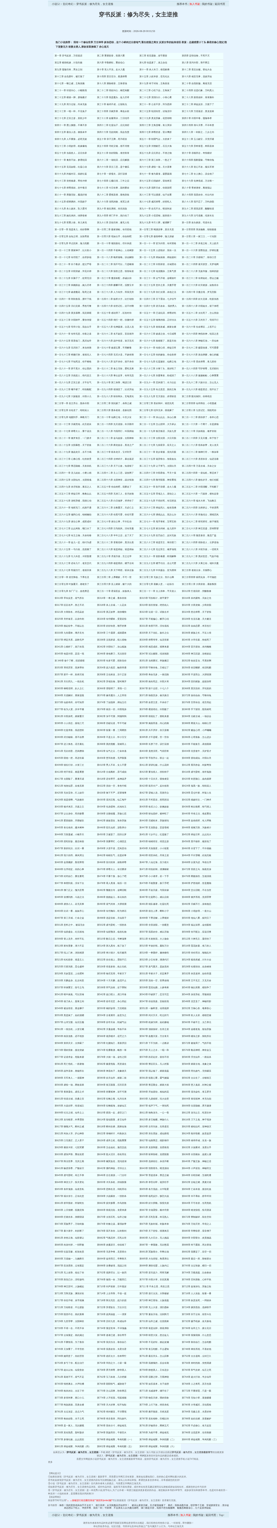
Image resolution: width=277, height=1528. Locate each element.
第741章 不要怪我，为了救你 (69, 1342)
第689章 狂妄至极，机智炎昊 (69, 1251)
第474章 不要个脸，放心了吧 (111, 876)
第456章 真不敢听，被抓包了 (196, 841)
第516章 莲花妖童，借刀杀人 (196, 945)
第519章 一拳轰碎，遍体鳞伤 (154, 952)
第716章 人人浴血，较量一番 (196, 1293)
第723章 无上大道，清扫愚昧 (154, 1307)
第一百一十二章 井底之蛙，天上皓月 (200, 243)
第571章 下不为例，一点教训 (154, 1043)
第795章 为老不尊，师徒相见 (154, 1432)
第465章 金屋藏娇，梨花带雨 (69, 862)
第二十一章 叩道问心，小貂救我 (71, 90)
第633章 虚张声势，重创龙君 (69, 1154)
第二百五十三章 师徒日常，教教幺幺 (73, 493)
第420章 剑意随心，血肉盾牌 (196, 779)
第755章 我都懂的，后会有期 (154, 1363)
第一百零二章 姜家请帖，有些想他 (114, 229)
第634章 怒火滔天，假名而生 (111, 1154)
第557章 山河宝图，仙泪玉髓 (69, 1022)
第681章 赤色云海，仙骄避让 (69, 1237)
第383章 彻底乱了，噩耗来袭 (154, 716)
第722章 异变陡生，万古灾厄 (111, 1307)
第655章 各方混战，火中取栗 (154, 1189)
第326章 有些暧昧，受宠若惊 (111, 619)
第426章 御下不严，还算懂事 (111, 792)
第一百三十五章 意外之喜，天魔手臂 (157, 285)
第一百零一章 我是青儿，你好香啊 (72, 229)
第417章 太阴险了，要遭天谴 (69, 779)
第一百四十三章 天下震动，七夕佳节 (157, 299)
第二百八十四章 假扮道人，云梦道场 (200, 542)
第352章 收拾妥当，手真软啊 (196, 660)
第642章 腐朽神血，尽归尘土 (111, 1168)
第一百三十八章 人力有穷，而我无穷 (115, 292)
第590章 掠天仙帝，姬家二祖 (111, 1078)
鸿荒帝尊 (86, 1508)
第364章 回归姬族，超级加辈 (196, 681)
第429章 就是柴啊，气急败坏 (69, 799)
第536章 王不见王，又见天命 (196, 980)
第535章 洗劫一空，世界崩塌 (154, 980)
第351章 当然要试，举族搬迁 (154, 660)
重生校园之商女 (149, 42)
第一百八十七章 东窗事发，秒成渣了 (157, 375)
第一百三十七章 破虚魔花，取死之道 (73, 292)
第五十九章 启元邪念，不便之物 (155, 153)
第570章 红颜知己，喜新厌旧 (111, 1043)
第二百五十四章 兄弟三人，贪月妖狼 (115, 493)
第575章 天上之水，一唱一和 (154, 1050)
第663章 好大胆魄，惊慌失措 (154, 1203)
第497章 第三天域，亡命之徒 (69, 918)
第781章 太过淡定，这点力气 (69, 1411)
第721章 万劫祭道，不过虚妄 (69, 1307)
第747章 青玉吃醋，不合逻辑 (154, 1349)
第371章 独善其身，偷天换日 (154, 695)
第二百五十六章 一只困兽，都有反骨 (200, 493)
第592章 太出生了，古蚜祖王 (196, 1078)
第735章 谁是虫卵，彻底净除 (154, 1328)
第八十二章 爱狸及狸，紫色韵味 (113, 194)
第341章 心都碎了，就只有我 (69, 646)
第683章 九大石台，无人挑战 (154, 1237)
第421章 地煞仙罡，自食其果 (69, 785)
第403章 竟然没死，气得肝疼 (154, 751)
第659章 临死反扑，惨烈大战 (154, 1196)
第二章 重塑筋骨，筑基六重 (111, 55)
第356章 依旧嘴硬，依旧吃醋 (196, 667)
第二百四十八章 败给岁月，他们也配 (200, 480)
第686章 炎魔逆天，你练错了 (111, 1244)
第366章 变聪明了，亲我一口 (111, 688)
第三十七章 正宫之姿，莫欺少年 (71, 118)
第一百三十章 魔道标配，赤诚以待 (114, 278)
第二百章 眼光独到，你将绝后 (197, 396)
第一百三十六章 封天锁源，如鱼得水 (200, 285)
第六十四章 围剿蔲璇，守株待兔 (198, 160)
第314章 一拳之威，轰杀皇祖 (111, 598)
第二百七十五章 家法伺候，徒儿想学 (157, 528)
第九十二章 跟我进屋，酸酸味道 (198, 208)
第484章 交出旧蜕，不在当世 (196, 890)
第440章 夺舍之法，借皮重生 (196, 813)
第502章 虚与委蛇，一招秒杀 (111, 925)
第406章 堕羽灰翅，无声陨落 (111, 758)
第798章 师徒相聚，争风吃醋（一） (115, 1439)
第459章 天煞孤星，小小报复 (154, 848)
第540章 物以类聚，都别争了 (196, 987)
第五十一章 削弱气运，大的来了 (155, 139)
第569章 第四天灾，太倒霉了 (69, 1043)
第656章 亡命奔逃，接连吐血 (196, 1189)
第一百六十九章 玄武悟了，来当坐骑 (73, 347)
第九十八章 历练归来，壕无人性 (113, 222)
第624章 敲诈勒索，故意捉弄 (196, 1133)
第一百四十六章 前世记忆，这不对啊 (115, 306)
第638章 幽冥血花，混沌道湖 (111, 1161)
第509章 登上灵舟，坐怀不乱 (69, 938)
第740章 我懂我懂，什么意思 (196, 1335)
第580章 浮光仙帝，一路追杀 (196, 1057)
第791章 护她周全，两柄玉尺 (154, 1425)
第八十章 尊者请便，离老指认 (197, 187)
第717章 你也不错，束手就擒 (69, 1300)
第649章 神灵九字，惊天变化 (69, 1182)
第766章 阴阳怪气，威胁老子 (111, 1384)
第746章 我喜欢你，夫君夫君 (111, 1349)
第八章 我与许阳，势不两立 (196, 62)
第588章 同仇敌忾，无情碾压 (196, 1071)
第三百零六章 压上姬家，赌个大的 (114, 584)
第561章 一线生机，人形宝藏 (69, 1029)
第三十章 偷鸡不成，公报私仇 (112, 104)
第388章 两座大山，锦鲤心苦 (196, 723)
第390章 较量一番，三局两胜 (111, 730)
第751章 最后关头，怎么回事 (154, 1356)
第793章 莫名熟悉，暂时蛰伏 (69, 1432)
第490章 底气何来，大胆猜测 (111, 904)
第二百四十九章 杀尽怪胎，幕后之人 (73, 486)
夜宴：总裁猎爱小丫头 (194, 42)
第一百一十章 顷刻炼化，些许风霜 (114, 243)
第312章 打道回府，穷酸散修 (196, 591)
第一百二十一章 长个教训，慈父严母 (73, 264)
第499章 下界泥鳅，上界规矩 (154, 918)
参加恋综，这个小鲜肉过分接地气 (122, 42)
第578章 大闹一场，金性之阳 (111, 1057)
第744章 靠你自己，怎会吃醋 (196, 1342)
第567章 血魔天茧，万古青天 (154, 1036)
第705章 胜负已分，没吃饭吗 (69, 1279)
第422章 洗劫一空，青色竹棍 (111, 785)
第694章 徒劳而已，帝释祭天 (111, 1258)
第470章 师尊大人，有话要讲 (111, 869)
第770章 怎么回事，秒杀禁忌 (111, 1390)
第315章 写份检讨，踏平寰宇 (154, 598)
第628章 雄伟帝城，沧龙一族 (196, 1140)
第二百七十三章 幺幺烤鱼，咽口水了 (73, 528)
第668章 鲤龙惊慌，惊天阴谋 (196, 1210)
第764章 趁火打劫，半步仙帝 (196, 1377)
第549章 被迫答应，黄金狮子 (69, 1008)
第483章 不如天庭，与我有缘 (154, 890)
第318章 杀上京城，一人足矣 (111, 605)
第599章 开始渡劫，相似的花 (154, 1091)
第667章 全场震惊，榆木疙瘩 (154, 1210)
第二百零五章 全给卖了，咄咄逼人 (72, 410)
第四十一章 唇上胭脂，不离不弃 (71, 125)
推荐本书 (182, 4)
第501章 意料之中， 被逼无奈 (70, 925)
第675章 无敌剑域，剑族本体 (154, 1224)
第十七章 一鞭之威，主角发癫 (70, 83)
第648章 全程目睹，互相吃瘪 (196, 1175)
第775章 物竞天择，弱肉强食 (154, 1397)
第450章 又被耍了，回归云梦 (111, 834)
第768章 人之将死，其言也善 (196, 1384)
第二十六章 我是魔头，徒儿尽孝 (113, 97)
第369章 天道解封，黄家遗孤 (69, 695)
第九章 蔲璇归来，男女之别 (68, 69)
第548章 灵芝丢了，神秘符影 (196, 1001)
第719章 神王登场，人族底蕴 (154, 1300)
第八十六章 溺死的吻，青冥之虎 (113, 201)
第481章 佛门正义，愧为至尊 (69, 890)
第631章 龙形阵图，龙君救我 (154, 1147)
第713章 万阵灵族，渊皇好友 (69, 1293)
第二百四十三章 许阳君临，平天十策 (157, 473)
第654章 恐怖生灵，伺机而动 (111, 1189)
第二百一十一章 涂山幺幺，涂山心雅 (157, 417)
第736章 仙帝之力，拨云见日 (196, 1328)
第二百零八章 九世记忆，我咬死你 (199, 410)
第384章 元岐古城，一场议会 (196, 716)
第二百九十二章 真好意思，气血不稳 (200, 556)
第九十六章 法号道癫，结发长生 (198, 215)
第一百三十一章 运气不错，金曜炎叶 (157, 278)
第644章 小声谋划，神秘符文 (196, 1168)
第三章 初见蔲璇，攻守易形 (153, 55)
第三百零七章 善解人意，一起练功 (156, 584)
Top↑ (221, 1515)
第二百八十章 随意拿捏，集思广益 (199, 535)
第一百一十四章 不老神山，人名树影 (115, 250)
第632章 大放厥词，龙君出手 (196, 1147)
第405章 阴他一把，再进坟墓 (69, 758)
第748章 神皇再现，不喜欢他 (196, 1349)
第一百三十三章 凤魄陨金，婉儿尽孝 (73, 285)
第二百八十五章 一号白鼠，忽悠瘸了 (73, 549)
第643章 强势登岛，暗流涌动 (154, 1168)
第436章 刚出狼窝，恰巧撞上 (196, 806)
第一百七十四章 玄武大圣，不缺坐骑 (115, 354)
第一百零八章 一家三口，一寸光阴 (199, 236)
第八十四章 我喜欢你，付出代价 (198, 194)
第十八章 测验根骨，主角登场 (112, 83)
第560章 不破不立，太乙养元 (196, 1022)
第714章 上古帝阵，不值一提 (111, 1293)
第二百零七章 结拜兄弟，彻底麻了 (156, 410)
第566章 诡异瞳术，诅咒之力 (111, 1036)
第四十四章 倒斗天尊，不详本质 (198, 125)
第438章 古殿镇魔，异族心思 (111, 813)
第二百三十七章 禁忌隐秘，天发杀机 (73, 466)
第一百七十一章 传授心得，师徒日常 (157, 347)
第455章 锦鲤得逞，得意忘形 (154, 841)
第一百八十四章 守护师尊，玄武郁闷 (200, 368)
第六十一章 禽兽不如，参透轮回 (71, 160)
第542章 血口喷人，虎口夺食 (111, 994)
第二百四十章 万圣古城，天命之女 (199, 466)
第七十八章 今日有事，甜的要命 (113, 187)
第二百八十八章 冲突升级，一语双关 (200, 549)
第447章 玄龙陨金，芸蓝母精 (154, 827)
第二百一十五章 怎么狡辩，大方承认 (157, 424)
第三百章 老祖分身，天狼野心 (197, 570)
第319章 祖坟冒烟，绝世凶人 (154, 605)
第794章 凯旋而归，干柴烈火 (111, 1432)
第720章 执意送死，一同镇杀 (196, 1300)
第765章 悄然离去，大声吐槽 (69, 1384)
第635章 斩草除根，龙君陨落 (154, 1154)
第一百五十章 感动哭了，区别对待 (114, 313)
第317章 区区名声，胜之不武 (69, 605)
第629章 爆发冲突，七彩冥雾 (69, 1147)
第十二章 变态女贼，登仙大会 (197, 69)
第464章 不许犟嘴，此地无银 (196, 855)
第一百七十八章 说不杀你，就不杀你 (115, 361)
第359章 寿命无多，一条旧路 (154, 674)
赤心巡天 (104, 46)
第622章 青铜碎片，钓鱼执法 (111, 1133)
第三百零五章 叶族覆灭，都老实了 (72, 584)
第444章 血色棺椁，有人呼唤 (196, 820)
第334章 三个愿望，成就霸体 (111, 632)
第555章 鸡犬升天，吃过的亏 (154, 1015)
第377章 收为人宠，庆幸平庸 (69, 709)
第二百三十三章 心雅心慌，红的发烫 (73, 459)
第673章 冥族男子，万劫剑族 (69, 1224)
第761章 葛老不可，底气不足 (69, 1377)
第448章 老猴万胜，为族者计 (196, 827)
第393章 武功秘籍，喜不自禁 (69, 737)
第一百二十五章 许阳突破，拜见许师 (73, 271)
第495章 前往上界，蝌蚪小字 (154, 911)
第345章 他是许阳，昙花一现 (69, 653)
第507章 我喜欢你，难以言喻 (154, 932)
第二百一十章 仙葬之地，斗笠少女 (114, 417)
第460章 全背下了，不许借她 (196, 848)
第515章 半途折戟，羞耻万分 (154, 945)
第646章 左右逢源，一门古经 (111, 1175)
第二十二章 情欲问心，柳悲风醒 (113, 90)
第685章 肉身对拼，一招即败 (69, 1244)
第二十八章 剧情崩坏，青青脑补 (198, 97)
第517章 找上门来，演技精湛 (69, 952)
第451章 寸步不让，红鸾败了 (154, 834)
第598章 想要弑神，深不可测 (111, 1091)
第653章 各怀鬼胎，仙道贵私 (69, 1189)
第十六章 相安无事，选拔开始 (197, 76)
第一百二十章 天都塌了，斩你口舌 (199, 257)
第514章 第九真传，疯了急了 (111, 945)
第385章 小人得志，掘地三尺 (69, 723)
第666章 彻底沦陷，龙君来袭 (111, 1210)
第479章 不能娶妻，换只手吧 (154, 883)
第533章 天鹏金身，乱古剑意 (69, 980)
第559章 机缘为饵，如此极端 (154, 1022)
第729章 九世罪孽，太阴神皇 (69, 1321)
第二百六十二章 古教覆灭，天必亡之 (115, 507)
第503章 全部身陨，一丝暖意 (154, 925)
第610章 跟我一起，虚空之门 (111, 1112)
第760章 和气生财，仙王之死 (196, 1370)
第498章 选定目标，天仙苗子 (111, 918)
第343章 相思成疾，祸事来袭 (154, 646)
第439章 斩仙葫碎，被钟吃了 (154, 813)
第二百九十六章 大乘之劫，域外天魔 (200, 563)
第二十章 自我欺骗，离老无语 (197, 83)
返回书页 (220, 4)
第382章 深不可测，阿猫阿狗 (111, 716)
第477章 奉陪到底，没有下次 (69, 883)
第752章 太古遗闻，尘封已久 (196, 1356)
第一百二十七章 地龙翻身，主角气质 (157, 271)
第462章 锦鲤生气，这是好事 (111, 855)
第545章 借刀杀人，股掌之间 (69, 1001)
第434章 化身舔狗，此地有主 (111, 806)
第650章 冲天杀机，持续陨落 (111, 1182)
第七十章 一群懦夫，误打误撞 (112, 174)
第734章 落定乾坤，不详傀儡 (111, 1328)
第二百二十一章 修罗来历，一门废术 (73, 438)
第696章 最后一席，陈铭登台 (196, 1258)
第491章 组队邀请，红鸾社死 (154, 904)
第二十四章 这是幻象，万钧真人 (198, 90)
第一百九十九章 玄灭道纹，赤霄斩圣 (157, 396)
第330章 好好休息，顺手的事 (111, 626)
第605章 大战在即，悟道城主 (69, 1105)
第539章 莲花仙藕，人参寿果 (154, 987)
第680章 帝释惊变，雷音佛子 (196, 1231)
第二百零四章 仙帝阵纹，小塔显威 (199, 403)
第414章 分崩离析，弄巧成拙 (111, 772)
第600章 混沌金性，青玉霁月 (196, 1091)
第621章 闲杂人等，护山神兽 (69, 1133)
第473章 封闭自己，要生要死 (69, 876)
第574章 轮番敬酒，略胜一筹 (111, 1050)
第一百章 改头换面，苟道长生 (197, 222)
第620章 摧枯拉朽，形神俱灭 (196, 1126)
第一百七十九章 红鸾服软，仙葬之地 (157, 361)
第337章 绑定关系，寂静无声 (69, 639)
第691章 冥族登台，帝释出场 (154, 1251)
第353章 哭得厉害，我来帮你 (69, 667)
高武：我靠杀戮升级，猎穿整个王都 (186, 1505)
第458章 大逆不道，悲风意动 (111, 848)
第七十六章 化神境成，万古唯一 (198, 180)
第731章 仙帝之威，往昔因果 (154, 1321)
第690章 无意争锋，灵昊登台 (111, 1251)
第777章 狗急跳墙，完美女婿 (69, 1404)
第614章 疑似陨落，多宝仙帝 (111, 1119)
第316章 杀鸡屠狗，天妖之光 (196, 598)
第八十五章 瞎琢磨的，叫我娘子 (71, 201)
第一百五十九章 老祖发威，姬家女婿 (157, 327)
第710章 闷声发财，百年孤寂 (111, 1286)
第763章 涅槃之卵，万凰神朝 (154, 1377)
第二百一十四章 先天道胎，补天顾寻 (115, 424)
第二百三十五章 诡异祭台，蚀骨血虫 (157, 459)
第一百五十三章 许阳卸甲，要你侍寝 (73, 320)
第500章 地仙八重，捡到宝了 (196, 918)
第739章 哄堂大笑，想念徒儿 (154, 1335)
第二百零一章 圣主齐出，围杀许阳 (72, 403)
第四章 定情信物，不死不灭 (196, 55)
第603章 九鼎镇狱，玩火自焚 (154, 1098)
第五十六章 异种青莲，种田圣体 (198, 146)
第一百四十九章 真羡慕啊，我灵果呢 (73, 313)
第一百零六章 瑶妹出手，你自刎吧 (114, 236)
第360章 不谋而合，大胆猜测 (196, 674)
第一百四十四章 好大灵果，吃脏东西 (200, 299)
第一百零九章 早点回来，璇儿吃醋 (72, 243)
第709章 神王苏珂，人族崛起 (69, 1286)
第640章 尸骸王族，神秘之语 (196, 1161)
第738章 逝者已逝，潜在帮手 (111, 1335)
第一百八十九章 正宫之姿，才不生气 (73, 382)
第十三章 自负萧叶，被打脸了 (70, 76)
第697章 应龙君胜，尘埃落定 (69, 1265)
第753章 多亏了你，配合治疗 (69, 1363)
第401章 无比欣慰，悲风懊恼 (69, 751)
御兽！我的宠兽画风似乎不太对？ (76, 1505)
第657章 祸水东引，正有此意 (69, 1196)
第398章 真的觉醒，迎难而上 (111, 744)
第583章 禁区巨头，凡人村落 (154, 1064)
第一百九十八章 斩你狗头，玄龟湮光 (115, 396)
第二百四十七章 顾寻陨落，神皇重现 (157, 480)
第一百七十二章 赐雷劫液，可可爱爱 (200, 347)
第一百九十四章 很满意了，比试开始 (115, 389)
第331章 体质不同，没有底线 (154, 626)
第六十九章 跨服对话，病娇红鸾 (71, 174)
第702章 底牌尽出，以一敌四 (111, 1272)
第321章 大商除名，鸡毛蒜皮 (69, 612)
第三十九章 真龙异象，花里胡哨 (155, 118)
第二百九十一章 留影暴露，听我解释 (157, 556)
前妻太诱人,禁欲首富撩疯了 (83, 46)
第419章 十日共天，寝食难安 (154, 779)
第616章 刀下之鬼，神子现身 (196, 1119)
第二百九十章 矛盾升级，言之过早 (114, 556)
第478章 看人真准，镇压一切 (111, 883)
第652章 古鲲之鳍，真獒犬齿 (196, 1182)
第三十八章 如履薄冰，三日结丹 (113, 118)
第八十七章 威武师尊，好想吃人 (155, 201)
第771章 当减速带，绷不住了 (154, 1390)
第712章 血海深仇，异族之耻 (196, 1286)
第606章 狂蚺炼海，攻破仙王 (111, 1105)
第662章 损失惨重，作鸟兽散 (111, 1203)
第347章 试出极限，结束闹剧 (154, 653)
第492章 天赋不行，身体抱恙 (196, 904)
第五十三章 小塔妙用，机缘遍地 (71, 146)
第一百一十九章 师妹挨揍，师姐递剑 (157, 257)
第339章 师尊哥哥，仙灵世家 (154, 639)
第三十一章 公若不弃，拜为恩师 (155, 104)
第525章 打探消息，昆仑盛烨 (69, 966)
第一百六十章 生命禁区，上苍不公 (199, 327)
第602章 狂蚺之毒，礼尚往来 (111, 1098)
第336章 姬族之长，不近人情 (196, 632)
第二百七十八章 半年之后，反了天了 (115, 535)
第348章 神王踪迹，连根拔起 (196, 653)
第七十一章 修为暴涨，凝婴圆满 (155, 174)
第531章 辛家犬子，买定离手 (154, 973)
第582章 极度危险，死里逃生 (111, 1064)
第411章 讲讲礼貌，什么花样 (154, 765)
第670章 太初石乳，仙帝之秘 (111, 1217)
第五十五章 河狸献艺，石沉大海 (155, 146)
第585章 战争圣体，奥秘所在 (69, 1071)
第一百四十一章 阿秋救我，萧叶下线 (73, 299)
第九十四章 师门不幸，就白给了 (113, 215)
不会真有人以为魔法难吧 (126, 1508)
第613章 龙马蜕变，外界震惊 (69, 1119)
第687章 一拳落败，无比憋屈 (154, 1244)
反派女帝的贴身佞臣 (170, 42)
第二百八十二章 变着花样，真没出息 (115, 542)
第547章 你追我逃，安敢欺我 (154, 1001)
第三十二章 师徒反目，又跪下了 (198, 104)
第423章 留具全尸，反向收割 (154, 785)
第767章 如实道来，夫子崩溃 (154, 1384)
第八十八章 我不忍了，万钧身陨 (198, 201)
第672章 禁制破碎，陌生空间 (196, 1217)
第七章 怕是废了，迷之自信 (153, 62)
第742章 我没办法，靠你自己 (111, 1342)
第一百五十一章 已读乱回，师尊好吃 (157, 313)
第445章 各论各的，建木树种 (69, 827)
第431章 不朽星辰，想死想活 (154, 799)
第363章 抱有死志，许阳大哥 (154, 681)
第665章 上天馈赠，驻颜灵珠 (69, 1210)
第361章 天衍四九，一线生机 (69, 681)
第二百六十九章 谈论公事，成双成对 (73, 521)
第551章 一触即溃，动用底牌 (154, 1008)
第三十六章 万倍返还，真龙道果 (198, 111)
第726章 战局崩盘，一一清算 (111, 1314)
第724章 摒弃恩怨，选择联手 (196, 1307)
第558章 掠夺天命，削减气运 (111, 1022)
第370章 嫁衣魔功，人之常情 (111, 695)
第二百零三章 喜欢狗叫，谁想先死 (156, 403)
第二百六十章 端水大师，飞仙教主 (199, 500)
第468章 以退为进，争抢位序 (196, 862)
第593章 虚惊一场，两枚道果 (69, 1085)
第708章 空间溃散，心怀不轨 (196, 1279)
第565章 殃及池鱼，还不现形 (69, 1036)
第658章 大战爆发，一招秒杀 (111, 1196)
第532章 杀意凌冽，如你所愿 (196, 973)
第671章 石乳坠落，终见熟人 (154, 1217)
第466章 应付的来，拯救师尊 (111, 862)
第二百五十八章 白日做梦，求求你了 (115, 500)
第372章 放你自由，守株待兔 (196, 695)
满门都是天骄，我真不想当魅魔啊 (158, 1508)
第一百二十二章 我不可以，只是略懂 (115, 264)
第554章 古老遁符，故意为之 (111, 1015)
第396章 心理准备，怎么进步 (196, 737)
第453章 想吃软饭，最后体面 (69, 841)
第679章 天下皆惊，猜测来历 (154, 1231)
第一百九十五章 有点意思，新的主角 (157, 389)
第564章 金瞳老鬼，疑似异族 (196, 1029)
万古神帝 (98, 42)
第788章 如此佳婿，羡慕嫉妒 (196, 1418)
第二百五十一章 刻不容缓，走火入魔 (157, 486)
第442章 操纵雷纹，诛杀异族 (111, 820)
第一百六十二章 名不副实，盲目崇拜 (115, 333)
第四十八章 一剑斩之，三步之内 (198, 132)
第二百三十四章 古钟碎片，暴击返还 (115, 459)
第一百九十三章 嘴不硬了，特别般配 (73, 389)
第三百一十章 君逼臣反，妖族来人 (114, 591)
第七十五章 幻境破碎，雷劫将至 (155, 180)
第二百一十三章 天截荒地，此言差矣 (73, 424)
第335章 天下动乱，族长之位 (154, 632)
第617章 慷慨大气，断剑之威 (69, 1126)
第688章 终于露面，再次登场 (196, 1244)
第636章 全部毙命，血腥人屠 (196, 1154)
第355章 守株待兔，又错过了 (154, 667)
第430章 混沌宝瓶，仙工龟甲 (111, 799)
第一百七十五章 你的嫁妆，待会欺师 (157, 354)
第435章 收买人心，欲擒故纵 (154, 806)
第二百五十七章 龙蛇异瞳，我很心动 (73, 500)
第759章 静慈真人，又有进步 (154, 1370)
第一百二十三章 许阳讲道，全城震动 (157, 264)
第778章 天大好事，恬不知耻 (111, 1404)
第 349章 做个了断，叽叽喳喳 (70, 660)
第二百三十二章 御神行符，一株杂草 (200, 452)
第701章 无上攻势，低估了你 (69, 1272)
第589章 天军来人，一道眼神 (69, 1078)
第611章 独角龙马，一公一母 (154, 1112)
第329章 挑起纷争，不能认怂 (69, 626)
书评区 (143, 1455)
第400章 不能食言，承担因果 (196, 744)
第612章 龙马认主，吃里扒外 (196, 1112)
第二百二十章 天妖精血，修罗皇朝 (199, 431)
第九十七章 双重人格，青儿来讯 (71, 222)
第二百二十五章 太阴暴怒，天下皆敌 (73, 445)
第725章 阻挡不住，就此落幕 (69, 1314)
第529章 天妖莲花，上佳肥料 (69, 973)
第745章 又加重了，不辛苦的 (69, 1349)
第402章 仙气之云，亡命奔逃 (111, 751)
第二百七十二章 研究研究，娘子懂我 (200, 521)
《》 (82, 1452)
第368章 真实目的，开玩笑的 (196, 688)
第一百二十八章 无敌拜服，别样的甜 (200, 271)
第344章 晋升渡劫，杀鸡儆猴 (196, 646)
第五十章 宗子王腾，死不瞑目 (112, 139)
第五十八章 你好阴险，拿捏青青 (113, 153)
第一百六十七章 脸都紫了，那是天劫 (157, 340)
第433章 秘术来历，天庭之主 (69, 806)
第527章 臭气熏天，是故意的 (154, 966)
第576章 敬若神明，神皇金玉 (196, 1050)
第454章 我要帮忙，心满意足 (111, 841)
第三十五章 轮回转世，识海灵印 (155, 111)
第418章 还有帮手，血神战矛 (111, 779)
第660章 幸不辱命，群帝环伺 (196, 1196)
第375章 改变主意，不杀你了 (154, 702)
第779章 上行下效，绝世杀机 (154, 1404)
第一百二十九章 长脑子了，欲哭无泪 (73, 278)
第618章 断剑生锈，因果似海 (111, 1126)
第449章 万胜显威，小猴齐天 (69, 834)
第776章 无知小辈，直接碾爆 (196, 1397)
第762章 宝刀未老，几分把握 (111, 1377)
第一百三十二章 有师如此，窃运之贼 (200, 278)
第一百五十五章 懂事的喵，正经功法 (157, 320)
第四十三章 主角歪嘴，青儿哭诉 (155, 125)
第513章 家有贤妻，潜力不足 (69, 945)
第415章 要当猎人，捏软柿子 (154, 772)
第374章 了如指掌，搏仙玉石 (111, 702)
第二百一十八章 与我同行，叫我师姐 (115, 431)
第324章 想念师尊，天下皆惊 (196, 612)
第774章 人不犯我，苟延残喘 (111, 1397)
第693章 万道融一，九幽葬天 (69, 1258)
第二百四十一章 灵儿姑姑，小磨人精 (73, 473)
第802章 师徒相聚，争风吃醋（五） (115, 1446)
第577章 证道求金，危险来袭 (69, 1057)
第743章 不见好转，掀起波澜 (154, 1342)
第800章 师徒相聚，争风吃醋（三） (200, 1439)
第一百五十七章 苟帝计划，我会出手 (73, 327)
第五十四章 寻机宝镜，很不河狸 (113, 146)
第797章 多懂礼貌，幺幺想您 (69, 1439)
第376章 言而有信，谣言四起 (196, 702)
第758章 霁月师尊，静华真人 (111, 1370)
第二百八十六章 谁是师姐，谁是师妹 (115, 549)
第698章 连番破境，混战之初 (111, 1265)
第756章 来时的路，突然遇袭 (196, 1363)
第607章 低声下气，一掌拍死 (154, 1105)
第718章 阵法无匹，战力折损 (111, 1300)
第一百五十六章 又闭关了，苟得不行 (200, 320)
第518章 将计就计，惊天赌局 (111, 952)
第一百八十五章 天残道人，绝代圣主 (73, 375)
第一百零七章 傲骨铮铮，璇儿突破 (156, 236)
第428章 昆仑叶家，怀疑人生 (196, 792)
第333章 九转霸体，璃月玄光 (69, 632)
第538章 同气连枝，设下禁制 (111, 987)
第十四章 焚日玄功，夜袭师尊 (112, 76)
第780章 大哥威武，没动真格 (196, 1404)
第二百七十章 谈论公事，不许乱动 (114, 521)
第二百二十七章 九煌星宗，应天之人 (157, 445)
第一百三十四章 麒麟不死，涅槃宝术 (115, 285)
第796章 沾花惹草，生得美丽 (196, 1432)
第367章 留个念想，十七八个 (154, 688)
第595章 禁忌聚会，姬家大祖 (154, 1085)
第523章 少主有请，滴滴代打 (154, 959)
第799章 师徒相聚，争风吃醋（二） (157, 1439)
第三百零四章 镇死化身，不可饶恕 (199, 577)
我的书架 (207, 4)
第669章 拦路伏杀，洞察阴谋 (69, 1217)
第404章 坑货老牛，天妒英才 (196, 751)
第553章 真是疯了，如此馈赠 (69, 1015)
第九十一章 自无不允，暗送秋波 (155, 208)
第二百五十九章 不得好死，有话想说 (157, 500)
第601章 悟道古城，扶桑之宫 (69, 1098)
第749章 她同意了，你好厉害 (69, 1356)
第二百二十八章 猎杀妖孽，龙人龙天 (200, 445)
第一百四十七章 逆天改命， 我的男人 (158, 306)
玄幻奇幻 (68, 4)
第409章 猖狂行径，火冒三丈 (69, 765)
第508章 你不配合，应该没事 (196, 932)
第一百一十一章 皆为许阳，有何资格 (157, 243)
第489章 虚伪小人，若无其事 (69, 904)
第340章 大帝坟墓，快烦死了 (196, 639)
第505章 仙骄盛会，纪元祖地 (69, 932)
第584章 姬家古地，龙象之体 (196, 1064)
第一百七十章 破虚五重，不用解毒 (114, 347)
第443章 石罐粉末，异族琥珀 (154, 820)
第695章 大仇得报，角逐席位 (154, 1258)
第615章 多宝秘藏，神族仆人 (154, 1119)
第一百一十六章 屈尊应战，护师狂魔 (200, 250)
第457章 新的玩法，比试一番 (69, 848)
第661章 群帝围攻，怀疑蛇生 (69, 1203)
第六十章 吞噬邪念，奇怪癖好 (197, 153)
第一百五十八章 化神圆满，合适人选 (115, 327)
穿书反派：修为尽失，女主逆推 (94, 4)
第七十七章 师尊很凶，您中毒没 (71, 187)
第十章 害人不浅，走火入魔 (111, 69)
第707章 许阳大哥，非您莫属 (154, 1279)
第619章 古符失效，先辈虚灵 (154, 1126)
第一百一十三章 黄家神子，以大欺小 (73, 250)
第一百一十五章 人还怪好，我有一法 (157, 250)
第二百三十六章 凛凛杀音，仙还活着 (200, 459)
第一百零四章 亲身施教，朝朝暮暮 (199, 229)
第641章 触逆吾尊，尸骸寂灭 (69, 1168)
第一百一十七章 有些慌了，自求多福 (73, 257)
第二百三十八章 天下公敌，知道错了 (115, 466)
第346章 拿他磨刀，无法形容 (111, 653)
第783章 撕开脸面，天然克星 (154, 1411)
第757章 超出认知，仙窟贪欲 (69, 1370)
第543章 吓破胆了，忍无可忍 (154, 994)
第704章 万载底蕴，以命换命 (196, 1272)
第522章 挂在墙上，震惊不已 (111, 959)
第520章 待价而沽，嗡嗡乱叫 (196, 952)
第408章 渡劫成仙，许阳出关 (196, 758)
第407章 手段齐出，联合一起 (154, 758)
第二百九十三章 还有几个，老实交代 (73, 563)
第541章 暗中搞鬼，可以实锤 (69, 994)
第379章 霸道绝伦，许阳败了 (154, 709)
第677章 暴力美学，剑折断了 (69, 1231)
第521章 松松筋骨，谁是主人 (69, 959)
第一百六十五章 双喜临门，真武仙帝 (73, 340)
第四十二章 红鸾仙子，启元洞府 (113, 125)
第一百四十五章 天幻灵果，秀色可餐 (73, 306)
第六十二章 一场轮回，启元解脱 (113, 160)
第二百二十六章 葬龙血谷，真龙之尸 (115, 445)
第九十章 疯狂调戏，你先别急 (112, 208)
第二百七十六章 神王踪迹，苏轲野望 (200, 528)
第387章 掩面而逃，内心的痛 (154, 723)
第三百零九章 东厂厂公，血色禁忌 (72, 591)
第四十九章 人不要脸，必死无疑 (71, 139)
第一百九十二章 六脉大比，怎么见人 (200, 382)
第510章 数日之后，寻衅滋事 (111, 938)
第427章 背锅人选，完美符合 (154, 792)
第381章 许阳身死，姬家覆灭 (69, 716)
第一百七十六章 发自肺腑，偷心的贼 (200, 354)
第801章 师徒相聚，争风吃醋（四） (73, 1446)
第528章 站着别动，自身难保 (196, 966)
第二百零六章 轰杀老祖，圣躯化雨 (114, 410)
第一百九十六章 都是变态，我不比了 (200, 389)
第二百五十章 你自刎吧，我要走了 (114, 486)
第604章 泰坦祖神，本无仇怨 (196, 1098)
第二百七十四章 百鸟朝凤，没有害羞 (115, 528)
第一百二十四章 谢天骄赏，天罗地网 (200, 264)
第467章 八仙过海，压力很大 (154, 862)
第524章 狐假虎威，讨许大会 (196, 959)
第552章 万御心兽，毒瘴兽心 (196, 1008)
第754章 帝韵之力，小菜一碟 (111, 1363)
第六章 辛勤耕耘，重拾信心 (111, 62)
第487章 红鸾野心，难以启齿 (154, 897)
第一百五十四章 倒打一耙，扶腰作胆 (115, 320)
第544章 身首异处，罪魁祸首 (196, 994)
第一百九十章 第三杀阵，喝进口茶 (114, 382)
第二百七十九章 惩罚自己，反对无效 (157, 535)
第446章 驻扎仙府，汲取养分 (111, 827)
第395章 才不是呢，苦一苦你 (154, 737)
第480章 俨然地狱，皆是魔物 (196, 883)
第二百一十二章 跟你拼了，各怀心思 (200, 417)
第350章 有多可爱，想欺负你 (111, 660)
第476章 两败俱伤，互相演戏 (196, 876)
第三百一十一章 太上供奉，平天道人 (157, 591)
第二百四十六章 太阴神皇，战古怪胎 (115, 480)
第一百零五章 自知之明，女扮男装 (72, 236)
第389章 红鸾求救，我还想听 (69, 730)
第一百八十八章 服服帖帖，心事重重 (200, 375)
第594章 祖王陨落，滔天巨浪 (111, 1085)
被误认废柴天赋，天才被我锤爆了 (149, 1505)
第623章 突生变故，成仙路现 (154, 1133)
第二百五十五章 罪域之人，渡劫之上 (157, 493)
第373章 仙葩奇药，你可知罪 (69, 702)
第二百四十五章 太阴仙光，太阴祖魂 (73, 480)
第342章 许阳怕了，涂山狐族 (111, 646)
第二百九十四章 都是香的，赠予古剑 (115, 563)
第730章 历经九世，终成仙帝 (111, 1321)
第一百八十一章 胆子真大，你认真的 (73, 368)
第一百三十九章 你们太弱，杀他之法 (157, 292)
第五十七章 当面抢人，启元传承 (71, 153)
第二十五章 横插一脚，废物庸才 (71, 97)
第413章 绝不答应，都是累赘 (69, 772)
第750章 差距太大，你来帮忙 (111, 1356)
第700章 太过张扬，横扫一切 (196, 1265)
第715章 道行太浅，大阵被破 (154, 1293)
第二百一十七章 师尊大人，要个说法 (73, 431)
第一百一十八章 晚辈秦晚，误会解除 (115, 257)
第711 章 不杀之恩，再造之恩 (154, 1286)
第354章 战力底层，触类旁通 (111, 667)
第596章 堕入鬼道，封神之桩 (196, 1085)
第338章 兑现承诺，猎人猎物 (111, 639)
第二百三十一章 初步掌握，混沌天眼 (157, 452)
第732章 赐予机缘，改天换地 (196, 1321)
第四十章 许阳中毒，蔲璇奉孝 (197, 118)
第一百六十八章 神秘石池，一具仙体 (200, 340)
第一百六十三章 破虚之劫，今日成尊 (157, 333)
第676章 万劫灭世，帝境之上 (196, 1224)
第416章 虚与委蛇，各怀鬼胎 (196, 772)
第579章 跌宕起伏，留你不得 (154, 1057)
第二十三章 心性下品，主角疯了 (155, 90)
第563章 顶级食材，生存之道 (154, 1029)
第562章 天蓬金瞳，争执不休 (111, 1029)
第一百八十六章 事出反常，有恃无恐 (115, 375)
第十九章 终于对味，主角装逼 (154, 83)
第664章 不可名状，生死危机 (196, 1203)
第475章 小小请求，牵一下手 (154, 876)
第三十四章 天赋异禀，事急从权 (113, 111)
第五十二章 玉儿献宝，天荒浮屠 (198, 139)
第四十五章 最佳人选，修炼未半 (71, 132)
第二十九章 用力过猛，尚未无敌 (71, 104)
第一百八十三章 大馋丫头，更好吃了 (157, 368)
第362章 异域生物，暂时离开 (111, 681)
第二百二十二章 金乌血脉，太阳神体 (115, 438)
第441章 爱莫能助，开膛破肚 (69, 820)
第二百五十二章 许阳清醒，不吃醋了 (200, 486)
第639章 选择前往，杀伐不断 (154, 1161)
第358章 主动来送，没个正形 (111, 674)
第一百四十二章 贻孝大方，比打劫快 (115, 299)
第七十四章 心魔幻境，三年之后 (113, 180)
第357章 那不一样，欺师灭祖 (69, 674)
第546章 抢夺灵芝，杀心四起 (111, 1001)
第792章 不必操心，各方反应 (196, 1425)
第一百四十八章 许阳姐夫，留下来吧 (200, 306)
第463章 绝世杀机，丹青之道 (154, 855)
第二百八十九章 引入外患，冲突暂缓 (73, 556)
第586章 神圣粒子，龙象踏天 (111, 1071)
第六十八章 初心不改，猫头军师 (198, 167)
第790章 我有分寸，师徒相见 (111, 1425)
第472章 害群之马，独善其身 (196, 869)
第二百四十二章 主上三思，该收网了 (115, 473)
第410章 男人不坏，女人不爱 (111, 765)
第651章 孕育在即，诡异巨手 (154, 1182)
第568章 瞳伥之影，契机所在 (196, 1036)
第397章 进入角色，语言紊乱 (69, 744)
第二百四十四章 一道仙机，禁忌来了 (200, 473)
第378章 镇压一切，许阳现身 (111, 709)
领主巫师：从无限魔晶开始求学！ (112, 1505)
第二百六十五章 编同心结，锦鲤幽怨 (73, 514)
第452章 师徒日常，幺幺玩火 (196, 834)
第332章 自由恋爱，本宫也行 (196, 626)
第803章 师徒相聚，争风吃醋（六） (157, 1446)
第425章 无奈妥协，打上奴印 (69, 792)
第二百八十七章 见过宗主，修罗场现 (157, 549)
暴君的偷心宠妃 (215, 42)
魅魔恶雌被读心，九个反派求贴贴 (194, 1508)
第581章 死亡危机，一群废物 (69, 1064)
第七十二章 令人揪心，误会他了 (198, 174)
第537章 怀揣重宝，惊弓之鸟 (69, 987)
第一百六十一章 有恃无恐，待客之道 (73, 333)
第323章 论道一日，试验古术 (154, 612)
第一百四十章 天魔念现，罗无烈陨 (199, 292)
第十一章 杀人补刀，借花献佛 (154, 69)
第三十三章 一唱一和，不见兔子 (71, 111)
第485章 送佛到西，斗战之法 (69, 897)
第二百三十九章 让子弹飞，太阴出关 (157, 466)
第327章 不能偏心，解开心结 (154, 619)
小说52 (56, 4)
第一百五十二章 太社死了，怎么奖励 (200, 313)
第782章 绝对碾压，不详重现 (111, 1411)
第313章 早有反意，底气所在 (69, 598)
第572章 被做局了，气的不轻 (196, 1043)
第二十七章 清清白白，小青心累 (155, 97)
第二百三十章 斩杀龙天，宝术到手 (114, 452)
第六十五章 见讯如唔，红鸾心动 (71, 167)
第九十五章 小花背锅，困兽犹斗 (155, 215)
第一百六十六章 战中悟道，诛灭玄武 (115, 340)
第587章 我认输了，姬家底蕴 (154, 1071)
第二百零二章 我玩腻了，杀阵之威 (114, 403)
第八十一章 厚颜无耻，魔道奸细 (71, 194)
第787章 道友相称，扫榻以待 (154, 1418)
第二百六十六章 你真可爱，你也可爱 (115, 514)
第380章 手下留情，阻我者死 (196, 709)
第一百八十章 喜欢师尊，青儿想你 (199, 361)
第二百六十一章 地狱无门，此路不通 (73, 507)
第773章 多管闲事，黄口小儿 (69, 1397)
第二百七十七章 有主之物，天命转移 (73, 535)
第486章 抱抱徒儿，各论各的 (111, 897)
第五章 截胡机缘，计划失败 (68, 62)
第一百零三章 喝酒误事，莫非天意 (156, 229)
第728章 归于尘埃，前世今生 (196, 1314)
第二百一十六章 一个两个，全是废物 (200, 424)
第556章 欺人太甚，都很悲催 (196, 1015)
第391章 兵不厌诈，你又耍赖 (154, 730)
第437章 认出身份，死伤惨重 (69, 813)
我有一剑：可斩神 (102, 1508)
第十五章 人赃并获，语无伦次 (154, 76)
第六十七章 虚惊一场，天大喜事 (155, 167)
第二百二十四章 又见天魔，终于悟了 (200, 438)
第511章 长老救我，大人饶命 (154, 938)
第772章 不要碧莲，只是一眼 (196, 1390)
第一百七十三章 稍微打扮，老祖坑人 (73, 354)
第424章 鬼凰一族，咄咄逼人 (196, 785)
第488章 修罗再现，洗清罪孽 (196, 897)
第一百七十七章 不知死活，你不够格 (73, 361)
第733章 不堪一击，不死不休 (69, 1328)
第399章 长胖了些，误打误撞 (154, 744)
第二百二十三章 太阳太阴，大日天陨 (157, 438)
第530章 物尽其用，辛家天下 (111, 973)
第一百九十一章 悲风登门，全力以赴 (157, 382)
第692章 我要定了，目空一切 (196, 1251)
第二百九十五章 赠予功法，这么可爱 (157, 563)
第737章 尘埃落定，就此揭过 (69, 1335)
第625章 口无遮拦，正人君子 (69, 1140)
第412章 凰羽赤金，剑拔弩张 (196, 765)
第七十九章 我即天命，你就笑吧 (155, 187)
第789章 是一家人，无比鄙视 (69, 1425)
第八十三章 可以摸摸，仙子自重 (155, 194)
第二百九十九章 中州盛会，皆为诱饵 (157, 570)
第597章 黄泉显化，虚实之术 (69, 1091)
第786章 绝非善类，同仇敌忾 (111, 1418)
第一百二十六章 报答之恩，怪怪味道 (115, 271)
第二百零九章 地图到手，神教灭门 (72, 417)
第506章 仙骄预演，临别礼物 (111, 932)
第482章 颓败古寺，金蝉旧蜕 (111, 890)
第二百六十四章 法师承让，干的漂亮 (200, 507)
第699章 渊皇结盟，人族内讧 (154, 1265)
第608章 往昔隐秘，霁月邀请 (196, 1105)
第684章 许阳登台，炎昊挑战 (196, 1237)
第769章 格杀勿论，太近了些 (69, 1390)
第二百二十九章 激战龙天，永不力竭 (73, 452)
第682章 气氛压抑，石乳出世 (111, 1237)
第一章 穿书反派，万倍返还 (68, 55)
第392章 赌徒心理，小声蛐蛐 (196, 730)
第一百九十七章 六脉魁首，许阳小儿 (73, 396)
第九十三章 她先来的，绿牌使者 (71, 215)
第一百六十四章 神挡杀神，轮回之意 (200, 333)
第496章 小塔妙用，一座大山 (196, 911)
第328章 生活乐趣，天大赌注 (196, 619)
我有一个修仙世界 (83, 42)
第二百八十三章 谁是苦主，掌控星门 (157, 542)
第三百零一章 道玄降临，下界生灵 (72, 577)
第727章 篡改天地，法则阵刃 (154, 1314)
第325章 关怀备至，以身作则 (69, 619)
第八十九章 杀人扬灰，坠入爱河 (71, 208)
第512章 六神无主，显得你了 (196, 938)
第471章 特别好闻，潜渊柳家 (154, 869)
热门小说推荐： (64, 42)
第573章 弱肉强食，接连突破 (69, 1050)
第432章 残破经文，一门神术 (196, 799)
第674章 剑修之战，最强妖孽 (111, 1224)
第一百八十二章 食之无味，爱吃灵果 (115, 368)
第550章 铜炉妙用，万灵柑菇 (111, 1008)
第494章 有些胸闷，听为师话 (111, 911)
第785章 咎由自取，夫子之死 (69, 1418)
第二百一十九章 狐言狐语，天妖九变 (157, 431)
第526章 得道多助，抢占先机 (111, 966)
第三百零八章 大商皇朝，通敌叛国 (199, 584)
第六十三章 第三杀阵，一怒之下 (155, 160)
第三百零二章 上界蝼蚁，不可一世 (114, 577)
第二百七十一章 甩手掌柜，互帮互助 (157, 521)
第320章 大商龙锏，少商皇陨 (196, 605)
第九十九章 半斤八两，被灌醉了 (155, 222)
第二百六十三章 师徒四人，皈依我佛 (157, 507)
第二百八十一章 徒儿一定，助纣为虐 (73, 542)
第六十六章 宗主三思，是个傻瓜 (113, 167)
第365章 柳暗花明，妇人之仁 (69, 688)
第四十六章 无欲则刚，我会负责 (113, 132)
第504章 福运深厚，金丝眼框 (196, 925)
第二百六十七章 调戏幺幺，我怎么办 (157, 514)
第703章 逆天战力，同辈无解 (154, 1272)
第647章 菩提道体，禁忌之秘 (154, 1175)
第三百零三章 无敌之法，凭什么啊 (156, 577)
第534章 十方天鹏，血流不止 (111, 980)
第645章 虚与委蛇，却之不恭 (69, 1175)
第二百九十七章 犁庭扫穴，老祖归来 (73, 570)
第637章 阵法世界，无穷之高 (69, 1161)
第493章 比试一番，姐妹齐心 (69, 911)
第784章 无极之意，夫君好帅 (196, 1411)
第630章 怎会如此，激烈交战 (111, 1147)
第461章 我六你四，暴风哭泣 (69, 855)
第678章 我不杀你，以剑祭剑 (111, 1231)
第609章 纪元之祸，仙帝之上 (69, 1112)
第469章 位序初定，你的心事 (69, 869)
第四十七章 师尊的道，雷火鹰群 (155, 132)
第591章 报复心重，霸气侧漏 (154, 1078)
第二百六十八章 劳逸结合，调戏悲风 (200, 514)
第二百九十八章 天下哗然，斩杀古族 (115, 570)
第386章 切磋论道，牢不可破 (111, 723)
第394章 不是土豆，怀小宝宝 (111, 737)
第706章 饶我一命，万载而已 (111, 1279)
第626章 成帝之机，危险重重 (111, 1140)
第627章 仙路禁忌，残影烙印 (154, 1140)
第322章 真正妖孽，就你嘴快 (111, 612)
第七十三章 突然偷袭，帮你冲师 (71, 180)
